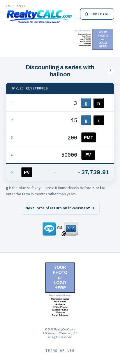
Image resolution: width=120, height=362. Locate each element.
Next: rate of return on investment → (60, 208)
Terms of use (60, 351)
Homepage (100, 14)
